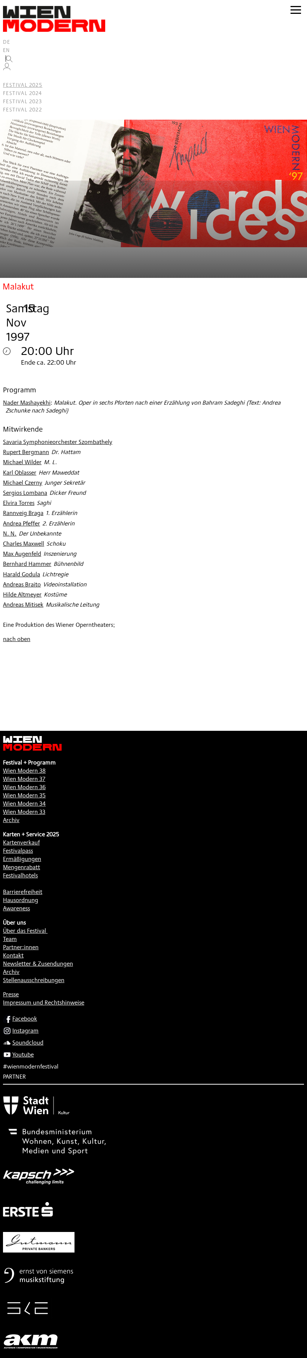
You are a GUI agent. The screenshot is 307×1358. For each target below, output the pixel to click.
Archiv (11, 820)
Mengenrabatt (21, 867)
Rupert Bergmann (26, 452)
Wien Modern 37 (24, 779)
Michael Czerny (22, 482)
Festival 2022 (22, 109)
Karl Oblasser (19, 472)
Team (10, 939)
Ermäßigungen (22, 859)
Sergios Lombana (25, 492)
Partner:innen (21, 947)
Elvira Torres (18, 503)
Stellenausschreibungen (33, 980)
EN (6, 50)
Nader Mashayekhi (27, 402)
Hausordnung (20, 900)
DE (6, 42)
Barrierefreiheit (22, 892)
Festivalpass (18, 850)
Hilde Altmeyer (22, 594)
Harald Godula (21, 574)
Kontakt (13, 955)
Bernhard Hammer (27, 564)
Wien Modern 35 (24, 795)
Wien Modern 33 (24, 811)
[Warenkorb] (9, 77)
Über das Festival (24, 930)
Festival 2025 (22, 85)
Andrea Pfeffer (21, 523)
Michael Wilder (22, 462)
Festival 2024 (22, 93)
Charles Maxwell (23, 543)
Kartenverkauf (21, 842)
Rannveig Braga (23, 513)
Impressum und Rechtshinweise (43, 1002)
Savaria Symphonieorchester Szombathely (57, 442)
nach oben (16, 639)
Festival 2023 (22, 101)
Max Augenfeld (22, 553)
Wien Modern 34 (24, 803)
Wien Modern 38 (24, 770)
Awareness (16, 908)
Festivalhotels (20, 875)
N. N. (9, 533)
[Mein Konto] (6, 68)
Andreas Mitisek (23, 604)
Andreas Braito (22, 584)
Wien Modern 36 (24, 787)
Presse (11, 994)
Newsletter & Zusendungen (38, 963)
